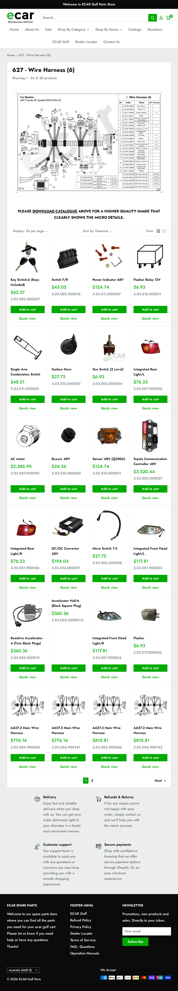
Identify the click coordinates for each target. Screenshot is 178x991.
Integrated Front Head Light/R (109, 640)
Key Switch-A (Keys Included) (25, 282)
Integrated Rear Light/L (145, 372)
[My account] (161, 18)
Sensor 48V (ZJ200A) (108, 459)
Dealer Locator (86, 41)
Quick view (27, 318)
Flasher (139, 638)
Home (14, 29)
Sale (48, 29)
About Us (32, 29)
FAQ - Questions (82, 946)
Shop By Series (106, 29)
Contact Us (111, 41)
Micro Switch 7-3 (104, 548)
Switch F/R (60, 279)
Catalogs (134, 29)
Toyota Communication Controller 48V (150, 461)
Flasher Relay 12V (147, 279)
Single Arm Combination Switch (25, 372)
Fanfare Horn (61, 369)
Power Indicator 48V (108, 279)
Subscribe (135, 941)
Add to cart (27, 309)
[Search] (152, 18)
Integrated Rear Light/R (22, 551)
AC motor (18, 459)
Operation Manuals (84, 953)
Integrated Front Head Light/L (150, 551)
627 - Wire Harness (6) (35, 55)
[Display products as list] (164, 231)
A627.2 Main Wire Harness (25, 730)
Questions (154, 29)
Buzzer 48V (61, 459)
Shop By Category (71, 29)
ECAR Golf (60, 41)
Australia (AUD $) (20, 970)
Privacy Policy (80, 926)
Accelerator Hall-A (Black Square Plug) (66, 603)
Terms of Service (83, 940)
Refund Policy (80, 920)
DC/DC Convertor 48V (65, 551)
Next (158, 780)
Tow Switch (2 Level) (107, 369)
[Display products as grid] (158, 231)
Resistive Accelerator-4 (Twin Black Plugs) (27, 640)
